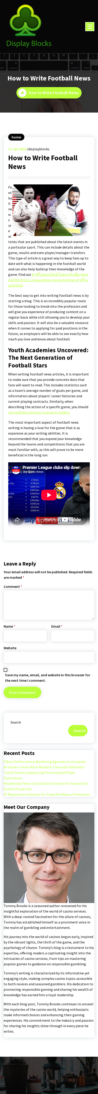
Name (9, 626)
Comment (13, 586)
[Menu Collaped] (89, 26)
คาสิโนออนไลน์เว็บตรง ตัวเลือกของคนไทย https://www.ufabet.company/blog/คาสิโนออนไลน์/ (48, 280)
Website (10, 648)
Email (56, 626)
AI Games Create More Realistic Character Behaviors (44, 767)
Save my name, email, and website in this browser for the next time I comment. (47, 678)
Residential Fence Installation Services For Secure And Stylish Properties (46, 786)
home (16, 137)
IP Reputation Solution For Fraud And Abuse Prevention (47, 794)
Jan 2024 (17, 149)
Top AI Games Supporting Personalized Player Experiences (39, 775)
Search (15, 722)
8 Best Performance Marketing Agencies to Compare (45, 761)
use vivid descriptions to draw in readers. (39, 412)
